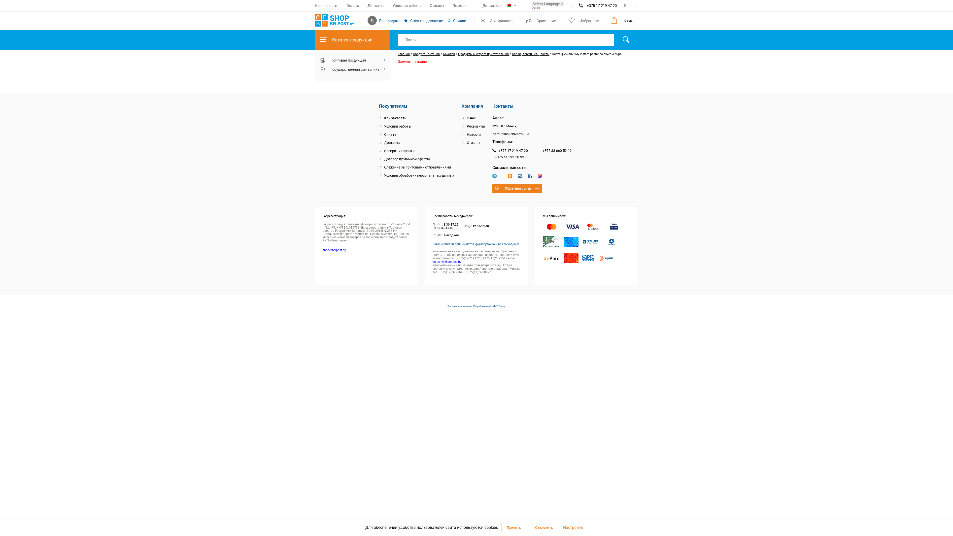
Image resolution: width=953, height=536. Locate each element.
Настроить (573, 528)
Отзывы (437, 5)
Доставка (376, 5)
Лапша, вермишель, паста (530, 54)
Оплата (352, 5)
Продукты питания (426, 54)
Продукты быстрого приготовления (483, 54)
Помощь (459, 5)
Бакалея (449, 54)
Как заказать (326, 5)
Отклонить (544, 528)
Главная (404, 54)
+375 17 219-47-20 (602, 5)
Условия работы (407, 5)
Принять (514, 528)
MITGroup (500, 306)
